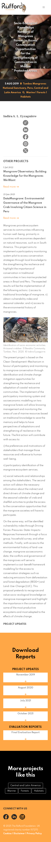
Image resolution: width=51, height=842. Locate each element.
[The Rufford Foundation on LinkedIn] (15, 819)
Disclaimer (19, 834)
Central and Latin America (25, 785)
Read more (9, 187)
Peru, (30, 88)
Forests (41, 92)
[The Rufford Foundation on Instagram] (23, 819)
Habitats (25, 97)
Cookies (7, 834)
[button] (43, 7)
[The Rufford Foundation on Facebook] (7, 819)
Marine (30, 92)
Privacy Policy (34, 834)
